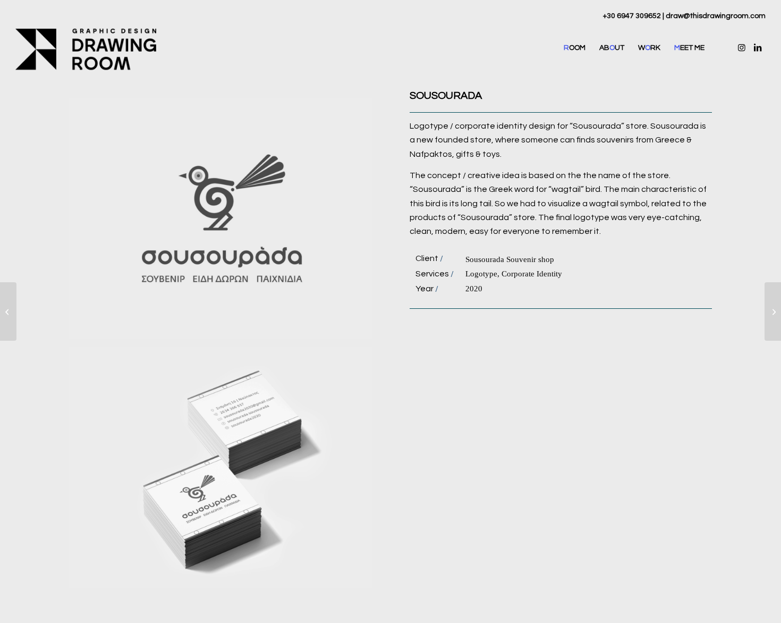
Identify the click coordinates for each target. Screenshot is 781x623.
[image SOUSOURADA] (224, 222)
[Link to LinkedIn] (758, 47)
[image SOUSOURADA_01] (224, 471)
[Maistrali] (8, 311)
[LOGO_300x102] (85, 48)
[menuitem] (574, 48)
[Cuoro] (773, 311)
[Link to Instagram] (742, 47)
